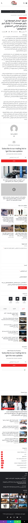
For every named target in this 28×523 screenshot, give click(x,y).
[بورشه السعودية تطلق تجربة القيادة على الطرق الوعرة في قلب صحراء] (7, 228)
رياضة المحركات (13, 15)
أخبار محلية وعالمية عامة (21, 458)
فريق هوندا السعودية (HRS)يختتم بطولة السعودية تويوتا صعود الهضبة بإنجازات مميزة (21, 219)
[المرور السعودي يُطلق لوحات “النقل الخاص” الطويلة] (23, 313)
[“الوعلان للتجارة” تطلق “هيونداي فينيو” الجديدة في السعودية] (23, 421)
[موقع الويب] (14, 136)
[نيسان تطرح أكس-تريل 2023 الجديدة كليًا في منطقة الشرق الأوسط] (23, 333)
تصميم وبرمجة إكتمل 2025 (9, 514)
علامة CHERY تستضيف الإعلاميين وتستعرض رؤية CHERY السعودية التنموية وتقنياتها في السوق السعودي (10, 440)
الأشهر (23, 309)
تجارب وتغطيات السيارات (21, 452)
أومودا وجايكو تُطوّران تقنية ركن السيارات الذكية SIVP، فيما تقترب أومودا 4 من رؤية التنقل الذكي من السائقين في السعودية (10, 433)
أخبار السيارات (19, 15)
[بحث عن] (24, 3)
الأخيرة (14, 309)
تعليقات (5, 309)
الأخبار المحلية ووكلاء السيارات (20, 463)
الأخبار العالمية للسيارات (21, 465)
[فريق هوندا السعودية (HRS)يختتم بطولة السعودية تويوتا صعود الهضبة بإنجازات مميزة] (21, 212)
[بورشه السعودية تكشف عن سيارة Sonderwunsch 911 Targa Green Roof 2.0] (5, 501)
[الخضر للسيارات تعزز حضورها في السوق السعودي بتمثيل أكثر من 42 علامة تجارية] (23, 428)
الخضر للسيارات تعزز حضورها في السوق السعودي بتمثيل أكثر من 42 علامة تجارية (10, 426)
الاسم (25, 265)
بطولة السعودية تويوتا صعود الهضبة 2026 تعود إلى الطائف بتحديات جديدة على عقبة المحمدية (21, 235)
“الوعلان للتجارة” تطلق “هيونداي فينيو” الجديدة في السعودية (10, 420)
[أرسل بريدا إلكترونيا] (19, 32)
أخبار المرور (24, 456)
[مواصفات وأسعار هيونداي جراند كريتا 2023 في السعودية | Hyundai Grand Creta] (23, 320)
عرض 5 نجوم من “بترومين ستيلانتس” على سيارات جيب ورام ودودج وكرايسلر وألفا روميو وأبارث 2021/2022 (10, 338)
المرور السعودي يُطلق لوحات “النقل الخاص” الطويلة (11, 313)
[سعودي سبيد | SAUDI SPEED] (14, 3)
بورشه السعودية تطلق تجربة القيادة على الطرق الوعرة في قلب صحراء (7, 234)
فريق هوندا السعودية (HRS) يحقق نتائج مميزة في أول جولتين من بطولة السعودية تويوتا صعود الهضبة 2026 (7, 219)
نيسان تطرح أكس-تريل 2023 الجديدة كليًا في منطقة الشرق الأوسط (10, 332)
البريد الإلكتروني (23, 271)
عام (25, 454)
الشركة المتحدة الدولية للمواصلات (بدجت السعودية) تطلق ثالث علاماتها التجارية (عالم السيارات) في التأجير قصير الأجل (16, 413)
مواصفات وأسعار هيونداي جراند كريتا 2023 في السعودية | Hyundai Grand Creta (9, 318)
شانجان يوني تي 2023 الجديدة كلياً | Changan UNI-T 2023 (11, 325)
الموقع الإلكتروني (23, 277)
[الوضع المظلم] (1, 3)
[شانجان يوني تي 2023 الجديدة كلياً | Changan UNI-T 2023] (23, 327)
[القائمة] (26, 3)
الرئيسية (24, 15)
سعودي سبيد (22, 32)
